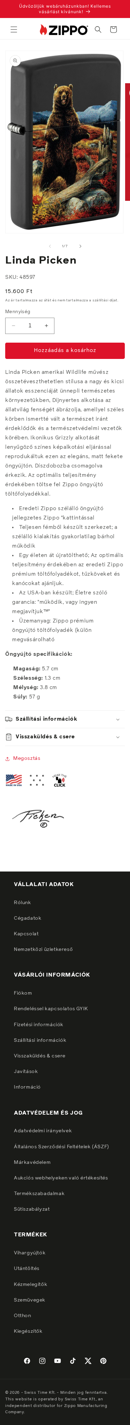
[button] (13, 29)
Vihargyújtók (29, 1253)
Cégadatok (27, 918)
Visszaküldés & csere (40, 1056)
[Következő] (80, 246)
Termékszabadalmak (39, 1193)
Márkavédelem (32, 1162)
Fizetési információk (38, 1024)
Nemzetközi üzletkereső (43, 949)
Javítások (26, 1071)
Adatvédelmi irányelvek (43, 1130)
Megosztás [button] (26, 758)
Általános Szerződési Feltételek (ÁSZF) (61, 1146)
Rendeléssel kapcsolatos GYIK (51, 1008)
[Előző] (50, 246)
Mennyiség (18, 312)
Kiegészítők (28, 1331)
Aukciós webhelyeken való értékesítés (61, 1178)
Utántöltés (27, 1268)
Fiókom (23, 993)
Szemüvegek (29, 1300)
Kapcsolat (26, 934)
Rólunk (22, 902)
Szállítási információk (40, 1040)
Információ (27, 1087)
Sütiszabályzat (32, 1209)
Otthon (22, 1315)
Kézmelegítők (30, 1284)
